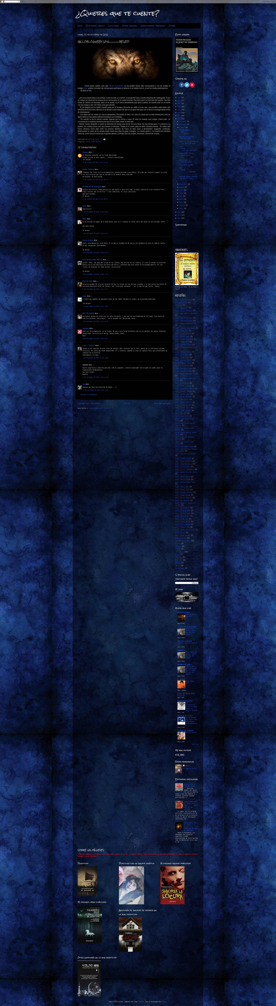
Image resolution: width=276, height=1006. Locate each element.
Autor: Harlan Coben (182, 394)
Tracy (84, 206)
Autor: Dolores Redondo (183, 360)
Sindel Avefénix (89, 169)
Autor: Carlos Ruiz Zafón (184, 339)
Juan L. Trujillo (89, 345)
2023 (179, 97)
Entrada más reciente (88, 403)
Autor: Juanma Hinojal (183, 458)
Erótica (177, 543)
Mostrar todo (195, 744)
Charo (187, 765)
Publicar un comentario (88, 394)
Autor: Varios (180, 532)
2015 (179, 212)
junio (181, 193)
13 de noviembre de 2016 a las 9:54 (95, 390)
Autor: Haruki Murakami (183, 397)
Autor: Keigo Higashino (183, 461)
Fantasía (178, 546)
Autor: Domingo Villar (183, 363)
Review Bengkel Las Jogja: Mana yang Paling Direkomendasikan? (191, 721)
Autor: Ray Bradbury (182, 508)
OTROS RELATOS (96, 142)
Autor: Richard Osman (182, 513)
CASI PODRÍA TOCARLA (186, 165)
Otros (172, 26)
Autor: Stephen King (182, 527)
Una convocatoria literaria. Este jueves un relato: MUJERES (191, 706)
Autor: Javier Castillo (183, 402)
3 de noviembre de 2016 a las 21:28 (95, 377)
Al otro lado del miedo (183, 299)
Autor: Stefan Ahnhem (182, 524)
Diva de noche (87, 281)
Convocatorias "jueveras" (152, 26)
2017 (179, 115)
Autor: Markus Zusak (182, 489)
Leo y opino (113, 26)
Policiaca (178, 557)
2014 (179, 215)
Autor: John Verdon (182, 416)
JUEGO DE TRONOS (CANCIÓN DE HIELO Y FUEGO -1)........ (188, 178)
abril (181, 199)
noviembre (183, 124)
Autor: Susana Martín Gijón (185, 530)
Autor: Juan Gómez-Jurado (184, 446)
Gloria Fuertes (191, 732)
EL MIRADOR (181, 679)
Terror (177, 565)
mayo (181, 196)
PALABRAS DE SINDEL (184, 664)
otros (88, 142)
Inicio (80, 26)
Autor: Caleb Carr (181, 331)
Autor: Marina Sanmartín (184, 310)
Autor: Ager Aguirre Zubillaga (186, 313)
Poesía (177, 554)
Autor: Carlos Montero (183, 333)
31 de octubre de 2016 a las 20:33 (95, 179)
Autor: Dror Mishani (182, 365)
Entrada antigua (162, 403)
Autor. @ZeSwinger (181, 308)
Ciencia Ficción (181, 538)
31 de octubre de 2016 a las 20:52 (95, 199)
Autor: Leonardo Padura (183, 464)
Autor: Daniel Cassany (183, 352)
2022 (179, 100)
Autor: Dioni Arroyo (182, 357)
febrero (182, 205)
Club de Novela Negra (182, 541)
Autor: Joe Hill (181, 413)
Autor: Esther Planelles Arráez (186, 374)
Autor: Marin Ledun (182, 487)
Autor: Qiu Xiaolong (182, 500)
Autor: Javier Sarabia (183, 405)
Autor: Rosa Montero (182, 516)
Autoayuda (178, 305)
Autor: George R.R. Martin (184, 388)
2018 (179, 112)
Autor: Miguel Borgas (182, 495)
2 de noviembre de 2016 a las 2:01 (95, 338)
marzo (181, 202)
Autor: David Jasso (182, 354)
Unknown (85, 152)
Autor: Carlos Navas (182, 336)
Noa (84, 384)
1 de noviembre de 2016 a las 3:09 (95, 306)
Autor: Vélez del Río (182, 535)
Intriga (177, 549)
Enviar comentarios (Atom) (98, 408)
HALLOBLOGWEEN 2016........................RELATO (188, 132)
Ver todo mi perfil (189, 768)
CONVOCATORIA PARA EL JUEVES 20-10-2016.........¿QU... (187, 155)
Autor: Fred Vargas (182, 383)
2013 (179, 218)
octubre (182, 127)
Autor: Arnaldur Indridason (185, 328)
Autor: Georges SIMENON (183, 391)
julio (181, 190)
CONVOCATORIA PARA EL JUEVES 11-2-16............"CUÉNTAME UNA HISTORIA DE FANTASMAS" (191, 826)
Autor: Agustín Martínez (184, 318)
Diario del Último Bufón (186, 693)
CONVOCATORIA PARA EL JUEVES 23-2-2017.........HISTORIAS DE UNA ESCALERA (191, 805)
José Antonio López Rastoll (92, 259)
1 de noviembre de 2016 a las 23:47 (95, 321)
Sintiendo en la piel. (185, 716)
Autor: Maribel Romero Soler (185, 482)
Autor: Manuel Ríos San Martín (186, 472)
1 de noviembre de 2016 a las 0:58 (95, 252)
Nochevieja (181, 695)
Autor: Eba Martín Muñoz (184, 368)
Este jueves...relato (95, 26)
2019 (179, 109)
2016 (179, 119)
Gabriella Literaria (184, 641)
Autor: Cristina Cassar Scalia (186, 347)
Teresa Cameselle (116, 86)
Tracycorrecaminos (183, 612)
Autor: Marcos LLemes (182, 479)
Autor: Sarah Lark (181, 519)
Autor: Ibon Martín (182, 399)
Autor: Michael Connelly (184, 492)
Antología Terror (181, 302)
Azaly (84, 296)
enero (181, 208)
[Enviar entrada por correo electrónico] (104, 139)
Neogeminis (181, 650)
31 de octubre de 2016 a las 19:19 (95, 162)
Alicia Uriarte (88, 240)
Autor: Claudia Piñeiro (183, 344)
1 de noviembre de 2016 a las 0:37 (95, 233)
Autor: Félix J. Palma (183, 386)
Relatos (177, 563)
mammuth (141, 1001)
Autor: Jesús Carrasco (183, 410)
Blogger (164, 1001)
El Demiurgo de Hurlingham (92, 186)
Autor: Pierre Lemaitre (183, 498)
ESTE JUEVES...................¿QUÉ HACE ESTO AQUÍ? (188, 148)
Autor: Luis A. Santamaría (184, 469)
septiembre (183, 184)
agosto (182, 187)
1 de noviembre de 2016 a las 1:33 (95, 274)
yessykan (86, 328)
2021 (179, 103)
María (84, 219)
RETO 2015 (178, 560)
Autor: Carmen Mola (182, 342)
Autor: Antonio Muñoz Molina (185, 323)
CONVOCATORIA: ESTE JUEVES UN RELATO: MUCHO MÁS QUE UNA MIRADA (191, 670)
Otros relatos (129, 26)
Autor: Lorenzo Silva (182, 466)
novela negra (179, 568)
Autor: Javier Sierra (182, 408)
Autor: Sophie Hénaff (182, 521)
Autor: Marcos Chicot (182, 477)
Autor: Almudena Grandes (184, 321)
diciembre (183, 121)
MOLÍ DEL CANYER (88, 313)
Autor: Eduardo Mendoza (183, 371)
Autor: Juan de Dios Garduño (185, 454)
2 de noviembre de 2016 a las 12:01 (95, 358)
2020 (179, 106)
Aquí (85, 88)
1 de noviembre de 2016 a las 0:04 (95, 212)
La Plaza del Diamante (185, 730)
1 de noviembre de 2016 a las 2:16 (95, 289)
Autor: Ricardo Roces (182, 510)
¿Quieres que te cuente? (118, 13)
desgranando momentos (185, 701)
